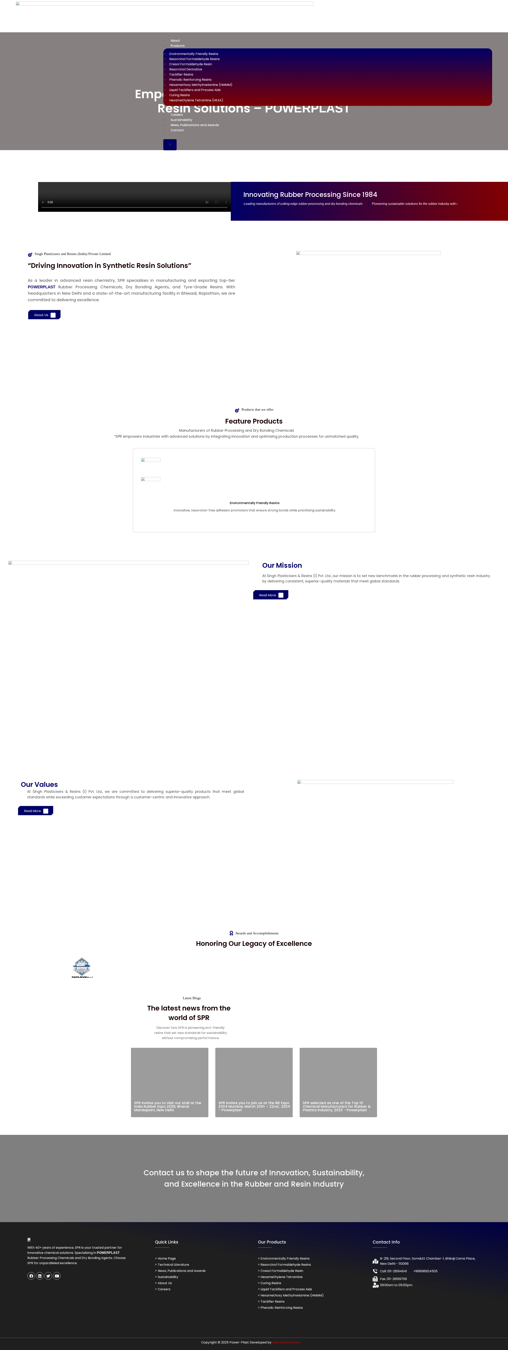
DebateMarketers (286, 1342)
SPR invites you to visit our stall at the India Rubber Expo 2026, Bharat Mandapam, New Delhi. (167, 1106)
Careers (177, 115)
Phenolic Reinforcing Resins (190, 79)
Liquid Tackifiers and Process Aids (195, 90)
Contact (177, 130)
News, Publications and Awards (195, 125)
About (175, 40)
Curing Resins (179, 95)
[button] (134, 197)
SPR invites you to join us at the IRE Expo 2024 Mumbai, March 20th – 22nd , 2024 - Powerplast (254, 1106)
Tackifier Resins (181, 74)
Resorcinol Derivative (185, 69)
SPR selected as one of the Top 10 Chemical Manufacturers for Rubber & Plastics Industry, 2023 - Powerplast (337, 1106)
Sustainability (181, 120)
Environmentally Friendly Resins (193, 54)
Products (178, 46)
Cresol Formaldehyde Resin (190, 64)
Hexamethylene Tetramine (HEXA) (196, 100)
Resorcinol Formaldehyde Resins (194, 59)
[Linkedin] (39, 1276)
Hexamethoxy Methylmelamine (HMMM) (200, 84)
